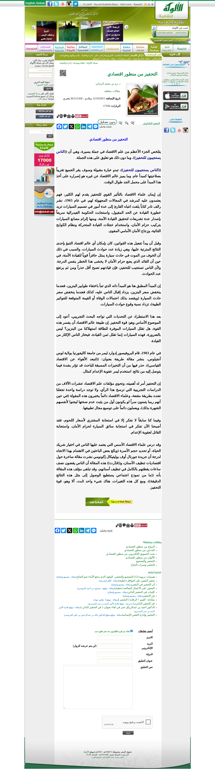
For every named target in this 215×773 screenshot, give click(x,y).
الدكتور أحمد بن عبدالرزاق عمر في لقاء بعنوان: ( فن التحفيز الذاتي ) (118, 607)
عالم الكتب (156, 58)
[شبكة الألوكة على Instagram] (69, 4)
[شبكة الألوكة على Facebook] (50, 4)
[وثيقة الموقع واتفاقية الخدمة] (106, 5)
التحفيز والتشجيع (145, 561)
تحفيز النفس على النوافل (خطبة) (137, 580)
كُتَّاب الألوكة (174, 54)
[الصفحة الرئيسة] (152, 5)
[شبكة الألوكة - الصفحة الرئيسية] (137, 5)
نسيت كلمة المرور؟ (45, 84)
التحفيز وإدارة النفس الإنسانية (138, 614)
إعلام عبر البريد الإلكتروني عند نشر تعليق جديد (113, 631)
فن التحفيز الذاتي (145, 603)
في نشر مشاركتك (44, 111)
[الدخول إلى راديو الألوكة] (167, 34)
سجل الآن (42, 99)
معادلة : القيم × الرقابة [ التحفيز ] (136, 599)
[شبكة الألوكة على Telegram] (75, 4)
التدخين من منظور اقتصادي (139, 550)
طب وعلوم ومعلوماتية (69, 55)
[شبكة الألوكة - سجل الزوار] (126, 5)
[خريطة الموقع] (149, 5)
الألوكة (86, 752)
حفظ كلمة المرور (42, 82)
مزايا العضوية (34, 93)
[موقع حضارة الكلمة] (126, 48)
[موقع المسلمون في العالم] (97, 48)
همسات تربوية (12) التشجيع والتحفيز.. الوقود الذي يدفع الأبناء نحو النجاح (116, 576)
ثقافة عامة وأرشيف (141, 58)
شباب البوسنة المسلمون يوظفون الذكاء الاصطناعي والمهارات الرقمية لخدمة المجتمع (175, 79)
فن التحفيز (149, 595)
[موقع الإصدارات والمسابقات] (45, 48)
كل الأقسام (136, 55)
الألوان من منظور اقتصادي (140, 557)
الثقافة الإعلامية (121, 55)
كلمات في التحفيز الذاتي (141, 592)
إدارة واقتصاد (87, 55)
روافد (113, 58)
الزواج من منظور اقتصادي (140, 546)
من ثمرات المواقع (101, 58)
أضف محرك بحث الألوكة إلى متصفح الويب (107, 757)
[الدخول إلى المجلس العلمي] (169, 41)
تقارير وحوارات (124, 58)
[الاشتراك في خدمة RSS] (145, 5)
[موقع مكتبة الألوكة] (70, 48)
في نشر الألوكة (44, 116)
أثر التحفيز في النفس (143, 584)
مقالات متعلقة (112, 91)
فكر (96, 55)
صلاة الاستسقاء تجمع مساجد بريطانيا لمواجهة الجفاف (177, 71)
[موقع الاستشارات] (112, 48)
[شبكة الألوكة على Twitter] (56, 4)
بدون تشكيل (107, 122)
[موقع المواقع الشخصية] (83, 48)
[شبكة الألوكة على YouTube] (62, 4)
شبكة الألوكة (92, 63)
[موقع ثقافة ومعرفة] (154, 48)
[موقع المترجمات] (31, 48)
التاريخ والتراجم (106, 55)
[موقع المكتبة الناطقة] (59, 48)
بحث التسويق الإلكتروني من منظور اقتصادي (130, 553)
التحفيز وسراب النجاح (143, 564)
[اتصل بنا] (87, 5)
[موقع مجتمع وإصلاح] (140, 48)
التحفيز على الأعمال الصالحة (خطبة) (135, 588)
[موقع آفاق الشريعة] (166, 48)
